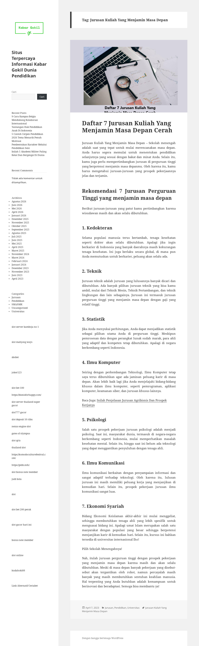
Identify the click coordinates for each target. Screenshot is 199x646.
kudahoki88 (18, 570)
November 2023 (20, 271)
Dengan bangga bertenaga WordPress (102, 638)
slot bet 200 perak (21, 509)
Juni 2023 (17, 275)
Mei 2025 (17, 243)
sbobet (15, 357)
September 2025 (20, 229)
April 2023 (17, 278)
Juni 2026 (17, 205)
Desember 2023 (20, 268)
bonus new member (22, 540)
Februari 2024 (20, 261)
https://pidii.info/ (21, 465)
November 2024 (20, 254)
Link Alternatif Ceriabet (25, 585)
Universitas (18, 311)
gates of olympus (21, 433)
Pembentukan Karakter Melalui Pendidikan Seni (29, 146)
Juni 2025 (17, 240)
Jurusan (16, 297)
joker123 (17, 372)
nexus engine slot (21, 426)
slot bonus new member (25, 472)
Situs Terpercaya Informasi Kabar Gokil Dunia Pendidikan (29, 64)
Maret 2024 (18, 257)
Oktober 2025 (19, 226)
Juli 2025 (17, 236)
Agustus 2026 (19, 201)
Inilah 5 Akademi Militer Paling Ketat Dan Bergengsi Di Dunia (29, 153)
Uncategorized (20, 308)
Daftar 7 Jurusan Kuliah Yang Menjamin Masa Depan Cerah (127, 126)
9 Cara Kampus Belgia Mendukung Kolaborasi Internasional (25, 120)
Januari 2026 (19, 215)
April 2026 (17, 212)
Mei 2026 (17, 208)
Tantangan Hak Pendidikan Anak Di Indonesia (27, 128)
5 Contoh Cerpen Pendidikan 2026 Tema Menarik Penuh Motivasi (27, 137)
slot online (17, 555)
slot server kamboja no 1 (25, 326)
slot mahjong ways (22, 342)
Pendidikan (18, 301)
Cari (14, 92)
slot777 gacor (19, 412)
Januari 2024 (19, 264)
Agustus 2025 (19, 233)
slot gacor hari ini (21, 524)
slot (14, 494)
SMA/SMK (17, 304)
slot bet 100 (18, 387)
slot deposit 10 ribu (22, 419)
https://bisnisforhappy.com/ (26, 394)
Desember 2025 (20, 219)
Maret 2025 (18, 250)
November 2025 (20, 222)
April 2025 (17, 247)
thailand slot (19, 447)
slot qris (16, 440)
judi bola (17, 479)
